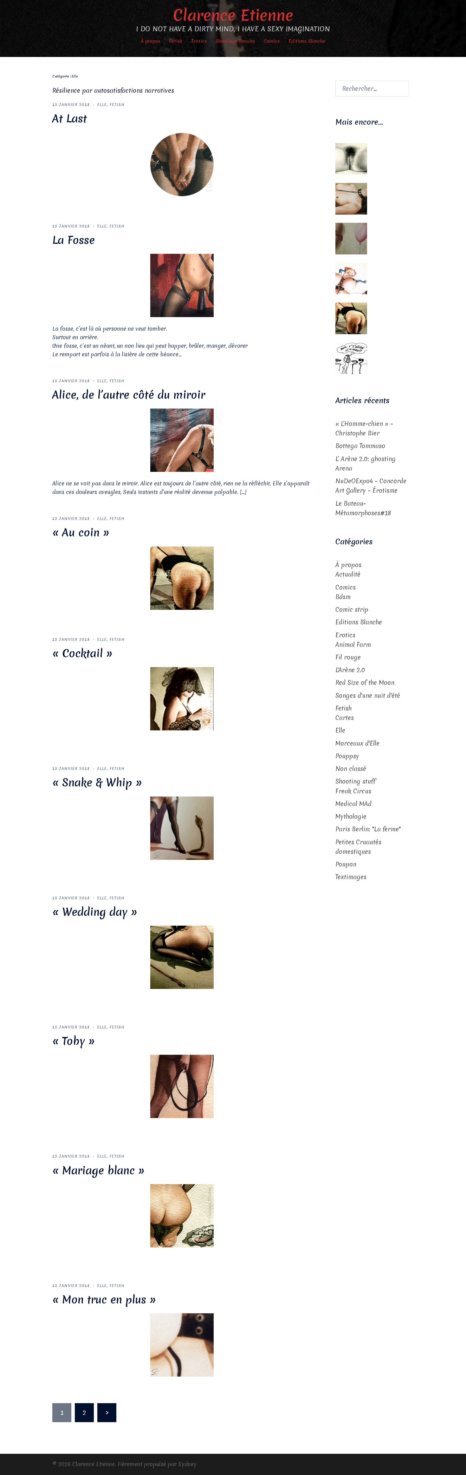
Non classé (350, 769)
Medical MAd (353, 804)
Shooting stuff (355, 781)
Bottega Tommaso (360, 446)
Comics (272, 41)
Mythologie (350, 816)
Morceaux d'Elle (357, 743)
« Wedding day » (94, 912)
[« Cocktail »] (182, 698)
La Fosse (73, 240)
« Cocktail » (82, 653)
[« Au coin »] (182, 577)
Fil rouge (348, 657)
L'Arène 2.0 (350, 670)
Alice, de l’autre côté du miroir (128, 395)
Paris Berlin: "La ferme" (368, 829)
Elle (102, 104)
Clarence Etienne (233, 15)
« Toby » (73, 1041)
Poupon (345, 864)
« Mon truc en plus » (104, 1299)
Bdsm (343, 597)
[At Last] (182, 164)
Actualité (347, 574)
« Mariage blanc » (98, 1170)
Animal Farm (353, 645)
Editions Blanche (306, 41)
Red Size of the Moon (364, 682)
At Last (69, 118)
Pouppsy (347, 756)
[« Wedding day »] (182, 957)
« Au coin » (80, 532)
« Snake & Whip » (97, 782)
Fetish (175, 41)
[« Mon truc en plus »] (182, 1345)
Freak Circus (353, 791)
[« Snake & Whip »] (182, 827)
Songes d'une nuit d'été (367, 695)
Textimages (350, 877)
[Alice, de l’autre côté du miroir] (182, 440)
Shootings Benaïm (235, 41)
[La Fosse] (182, 285)
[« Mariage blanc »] (182, 1215)
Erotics (199, 41)
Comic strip (351, 609)
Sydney (187, 1464)
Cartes (344, 718)
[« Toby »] (182, 1086)
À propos (150, 41)
